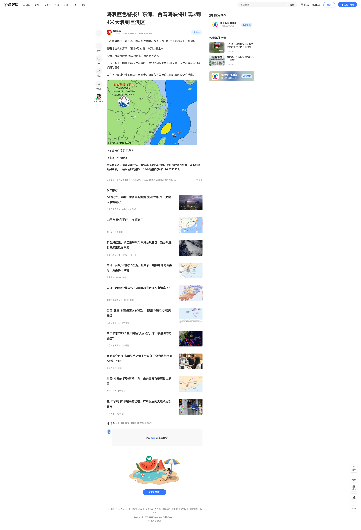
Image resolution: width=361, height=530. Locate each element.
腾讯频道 (193, 509)
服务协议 (132, 509)
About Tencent (121, 509)
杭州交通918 (112, 232)
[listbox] (154, 302)
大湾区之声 (111, 391)
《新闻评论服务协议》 (144, 423)
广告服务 (158, 509)
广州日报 (111, 414)
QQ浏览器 (184, 509)
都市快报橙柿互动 (114, 300)
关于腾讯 (110, 509)
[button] (246, 25)
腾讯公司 (151, 521)
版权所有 (158, 521)
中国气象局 (111, 368)
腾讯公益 (175, 509)
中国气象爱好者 (113, 255)
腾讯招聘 (166, 509)
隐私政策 (140, 509)
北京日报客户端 (113, 209)
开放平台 (149, 509)
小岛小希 (111, 277)
